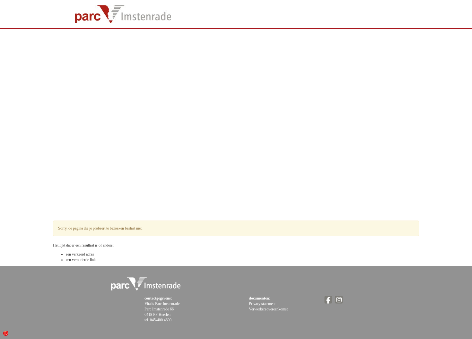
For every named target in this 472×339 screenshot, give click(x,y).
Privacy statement (262, 303)
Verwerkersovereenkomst (268, 309)
